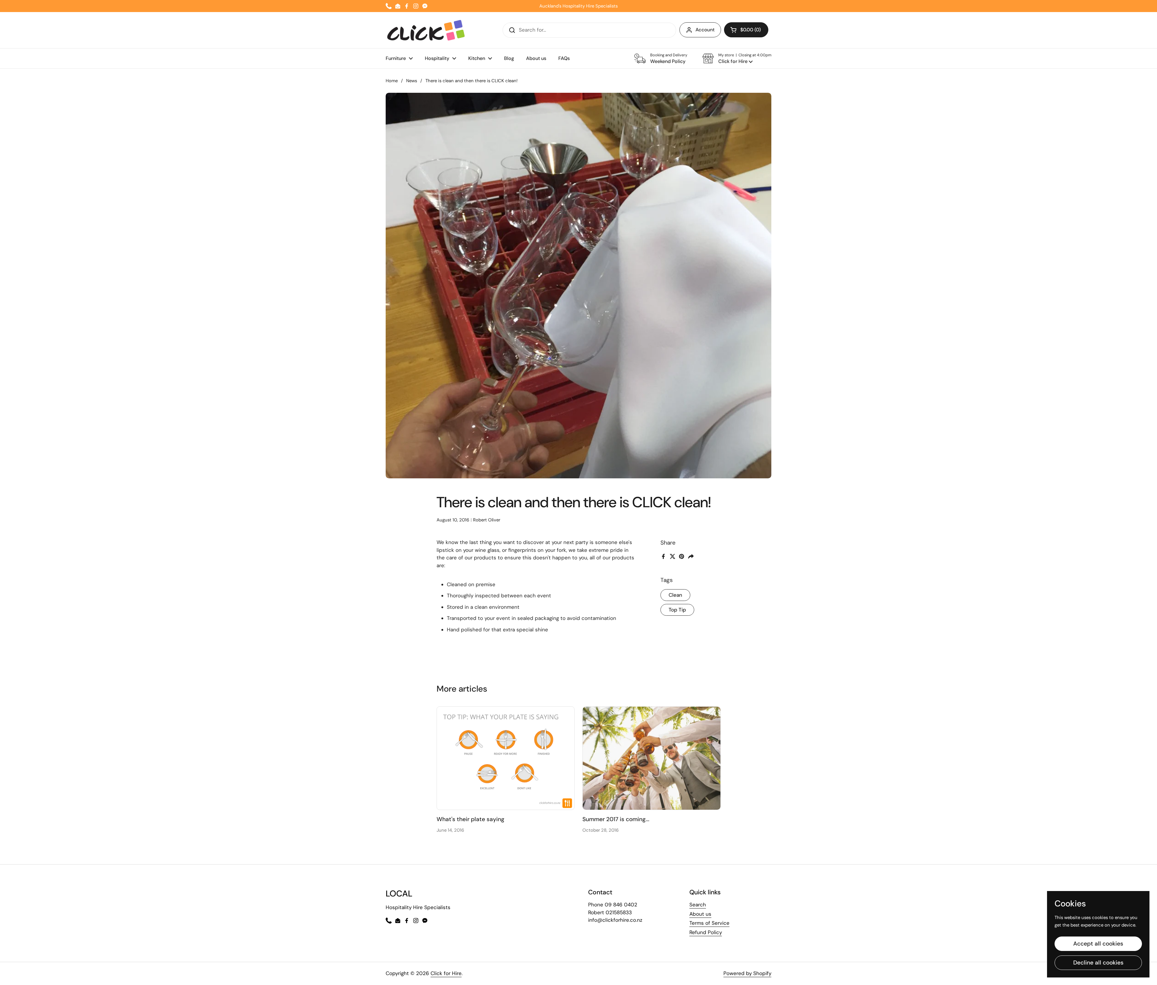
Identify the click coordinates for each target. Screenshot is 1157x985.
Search (697, 904)
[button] (736, 58)
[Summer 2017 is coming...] (651, 758)
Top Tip (677, 609)
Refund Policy (705, 932)
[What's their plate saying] (506, 758)
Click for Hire (446, 973)
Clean (675, 595)
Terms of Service (709, 923)
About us (700, 914)
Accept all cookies (1098, 943)
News (411, 81)
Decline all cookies (1098, 962)
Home (392, 81)
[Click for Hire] (426, 30)
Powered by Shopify (747, 973)
